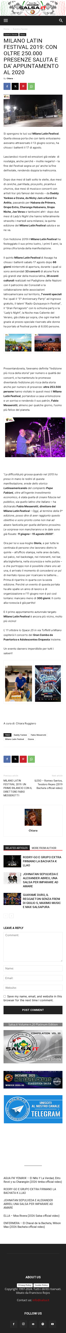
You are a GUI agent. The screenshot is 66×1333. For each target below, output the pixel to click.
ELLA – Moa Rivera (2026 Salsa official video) (31, 1215)
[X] (15, 86)
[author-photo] (33, 825)
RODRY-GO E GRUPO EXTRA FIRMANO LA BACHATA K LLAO (42, 861)
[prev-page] (6, 916)
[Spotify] (42, 1324)
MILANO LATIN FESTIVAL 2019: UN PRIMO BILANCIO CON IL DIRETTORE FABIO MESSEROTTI (18, 788)
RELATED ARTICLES (17, 848)
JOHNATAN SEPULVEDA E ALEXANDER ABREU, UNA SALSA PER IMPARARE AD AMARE (28, 1204)
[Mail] (33, 1324)
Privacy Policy (24, 1285)
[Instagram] (23, 1324)
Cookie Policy (41, 1285)
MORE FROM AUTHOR (44, 848)
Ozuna (31, 739)
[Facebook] (7, 86)
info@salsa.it (41, 1300)
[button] (5, 20)
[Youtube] (52, 1324)
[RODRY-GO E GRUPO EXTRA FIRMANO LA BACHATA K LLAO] (12, 861)
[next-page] (11, 916)
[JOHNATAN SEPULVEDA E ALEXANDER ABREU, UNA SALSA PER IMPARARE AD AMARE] (12, 878)
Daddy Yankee (20, 735)
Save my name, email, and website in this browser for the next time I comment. (33, 998)
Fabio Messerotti (38, 735)
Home (7, 28)
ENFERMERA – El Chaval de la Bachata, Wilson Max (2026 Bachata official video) (32, 1225)
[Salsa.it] (33, 8)
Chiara (10, 78)
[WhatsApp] (31, 86)
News (22, 34)
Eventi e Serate (20, 28)
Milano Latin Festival (14, 739)
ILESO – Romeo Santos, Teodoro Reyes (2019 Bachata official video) (48, 784)
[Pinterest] (23, 86)
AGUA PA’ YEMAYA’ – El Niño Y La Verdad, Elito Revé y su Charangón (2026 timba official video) (33, 1179)
